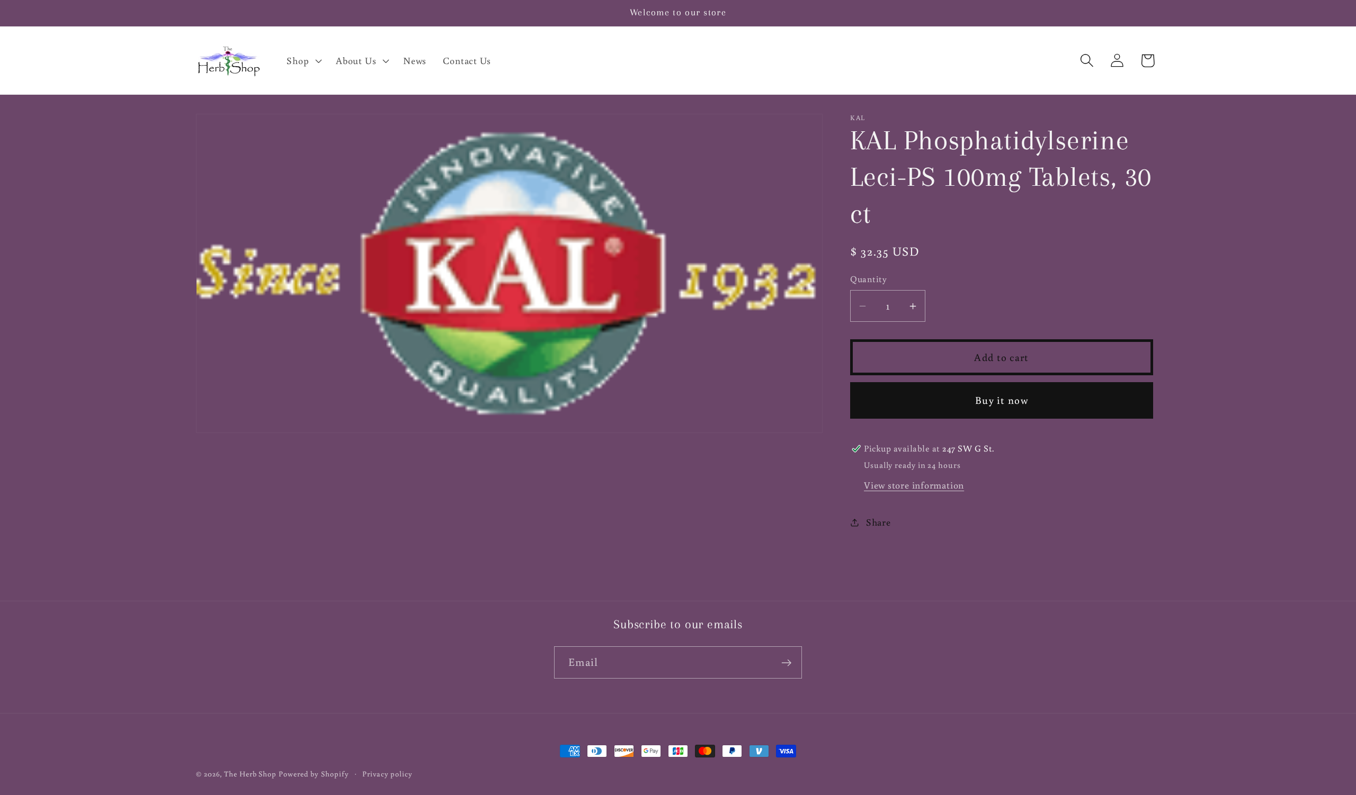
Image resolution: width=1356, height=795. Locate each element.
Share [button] (878, 522)
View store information (914, 484)
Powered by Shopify (314, 774)
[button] (303, 60)
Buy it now (1001, 399)
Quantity (868, 279)
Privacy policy (387, 774)
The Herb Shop (250, 774)
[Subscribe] (786, 663)
